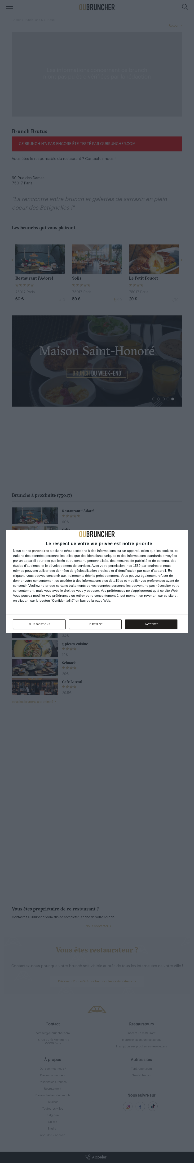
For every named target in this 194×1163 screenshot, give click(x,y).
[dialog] (97, 581)
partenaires (40, 550)
